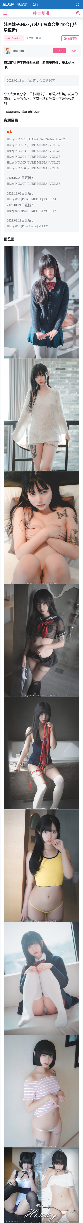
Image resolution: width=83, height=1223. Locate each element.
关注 (60, 50)
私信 (74, 50)
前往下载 (72, 38)
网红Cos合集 (14, 38)
